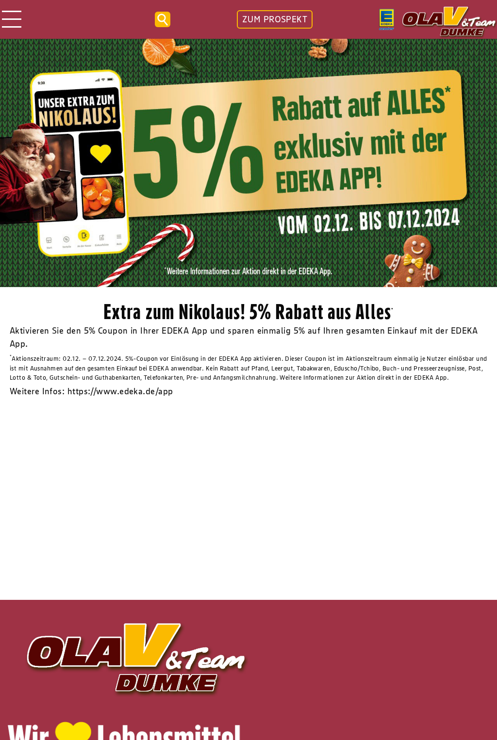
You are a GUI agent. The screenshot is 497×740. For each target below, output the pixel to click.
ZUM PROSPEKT (274, 19)
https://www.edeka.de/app (120, 391)
